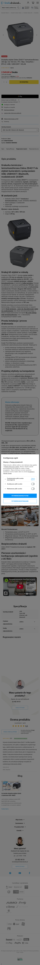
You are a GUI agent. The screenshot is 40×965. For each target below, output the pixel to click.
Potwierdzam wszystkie (20, 495)
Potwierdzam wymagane (20, 501)
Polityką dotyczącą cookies (11, 466)
